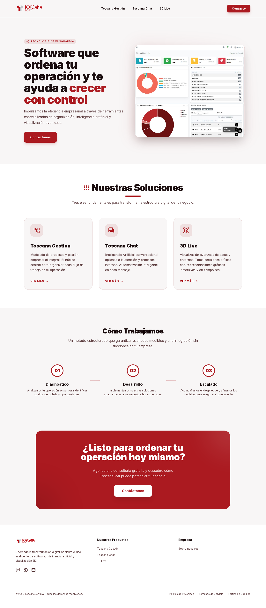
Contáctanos (40, 137)
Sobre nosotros (188, 548)
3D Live (165, 8)
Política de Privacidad (181, 593)
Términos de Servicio (211, 593)
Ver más (39, 281)
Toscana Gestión (113, 8)
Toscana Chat (142, 8)
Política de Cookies (239, 593)
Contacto (239, 8)
